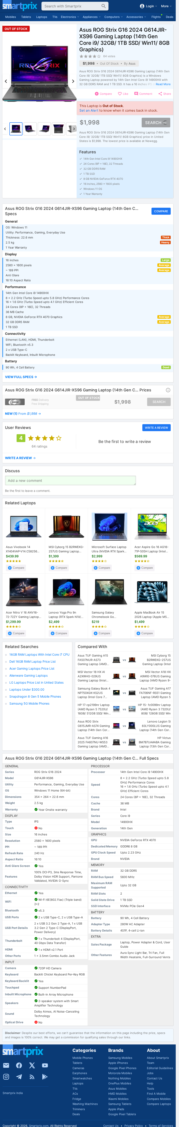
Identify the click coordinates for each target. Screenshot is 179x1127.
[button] (87, 377)
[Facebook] (18, 1065)
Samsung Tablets (119, 1104)
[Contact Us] (6, 1065)
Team (150, 1063)
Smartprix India (13, 1093)
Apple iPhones (118, 1063)
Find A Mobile (156, 1093)
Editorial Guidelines (160, 1068)
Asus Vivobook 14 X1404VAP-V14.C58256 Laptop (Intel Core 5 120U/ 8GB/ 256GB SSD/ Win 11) (22, 549)
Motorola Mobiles (120, 1073)
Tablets (26, 17)
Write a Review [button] (156, 427)
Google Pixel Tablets (122, 1114)
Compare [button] (161, 211)
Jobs (150, 1073)
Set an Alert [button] (88, 110)
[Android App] (44, 1076)
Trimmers (78, 1109)
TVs (54, 17)
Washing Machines (85, 1104)
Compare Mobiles (159, 1099)
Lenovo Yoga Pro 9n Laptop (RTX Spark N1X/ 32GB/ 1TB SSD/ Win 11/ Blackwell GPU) (65, 615)
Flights (156, 17)
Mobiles (10, 17)
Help (150, 1083)
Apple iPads (116, 1109)
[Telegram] (18, 1076)
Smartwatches (82, 1078)
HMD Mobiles (117, 1093)
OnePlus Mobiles (119, 1083)
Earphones (79, 1073)
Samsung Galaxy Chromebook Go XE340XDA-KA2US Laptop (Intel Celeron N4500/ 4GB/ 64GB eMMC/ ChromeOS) (109, 615)
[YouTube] (44, 1065)
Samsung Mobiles (120, 1058)
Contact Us (154, 1078)
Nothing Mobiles (119, 1078)
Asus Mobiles (117, 1088)
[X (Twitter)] (32, 1065)
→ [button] (23, 414)
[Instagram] (6, 1076)
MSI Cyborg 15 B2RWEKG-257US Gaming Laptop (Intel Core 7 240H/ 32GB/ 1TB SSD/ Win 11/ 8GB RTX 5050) (66, 549)
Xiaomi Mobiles (118, 1099)
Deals (169, 17)
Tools (150, 1088)
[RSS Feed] (32, 1076)
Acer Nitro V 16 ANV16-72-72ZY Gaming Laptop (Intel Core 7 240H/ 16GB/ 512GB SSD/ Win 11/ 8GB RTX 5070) (23, 615)
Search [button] (153, 122)
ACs (75, 1093)
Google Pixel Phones (122, 1068)
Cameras (78, 1068)
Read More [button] (163, 84)
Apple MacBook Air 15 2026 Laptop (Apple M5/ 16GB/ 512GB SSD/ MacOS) (151, 615)
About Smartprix (158, 1058)
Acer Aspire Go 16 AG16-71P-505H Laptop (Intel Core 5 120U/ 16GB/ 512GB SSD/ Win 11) (151, 549)
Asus (132, 63)
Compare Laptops (159, 1104)
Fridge (76, 1099)
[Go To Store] (15, 402)
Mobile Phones (82, 1058)
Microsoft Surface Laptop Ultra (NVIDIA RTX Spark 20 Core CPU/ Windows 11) (109, 549)
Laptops (41, 17)
